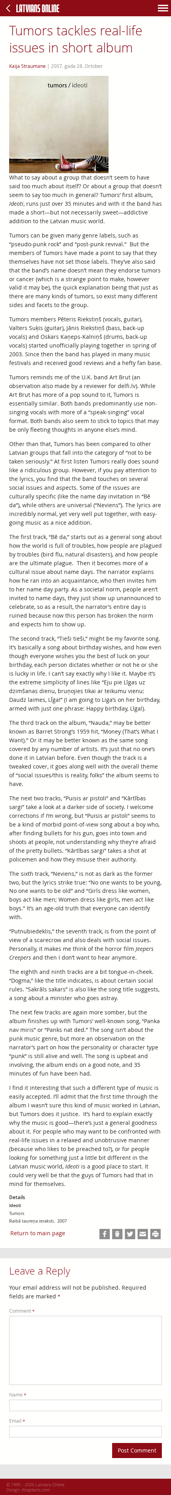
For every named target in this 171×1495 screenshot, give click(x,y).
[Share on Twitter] (130, 1234)
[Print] (155, 1234)
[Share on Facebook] (104, 1234)
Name (17, 1394)
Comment (22, 1311)
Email (17, 1421)
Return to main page (37, 1233)
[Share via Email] (143, 1234)
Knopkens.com (36, 1490)
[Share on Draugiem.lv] (117, 1234)
